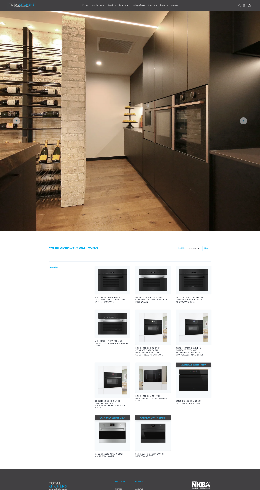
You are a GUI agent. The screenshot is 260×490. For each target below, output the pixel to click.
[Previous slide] (16, 120)
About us (139, 489)
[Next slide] (243, 120)
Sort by (181, 248)
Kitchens (118, 489)
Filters (206, 248)
